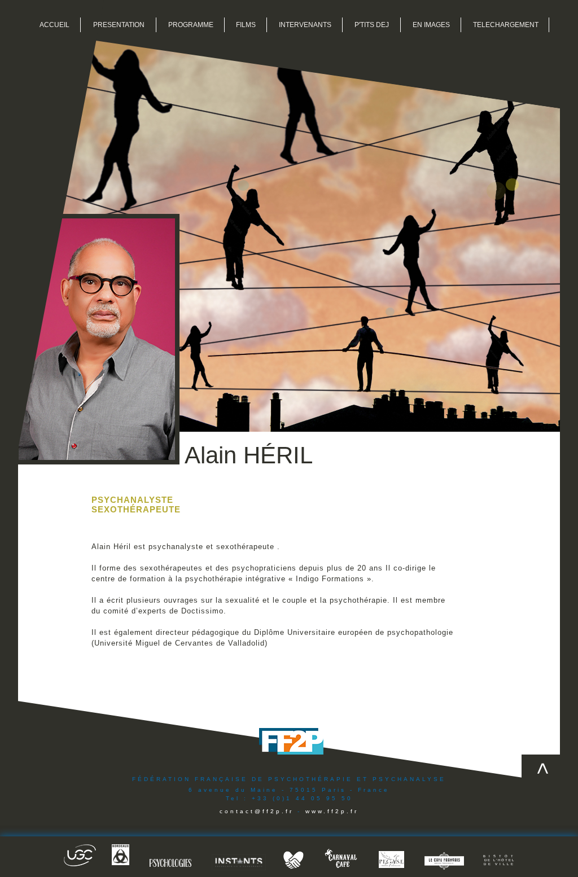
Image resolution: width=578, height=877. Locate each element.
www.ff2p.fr (331, 811)
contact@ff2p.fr (257, 811)
